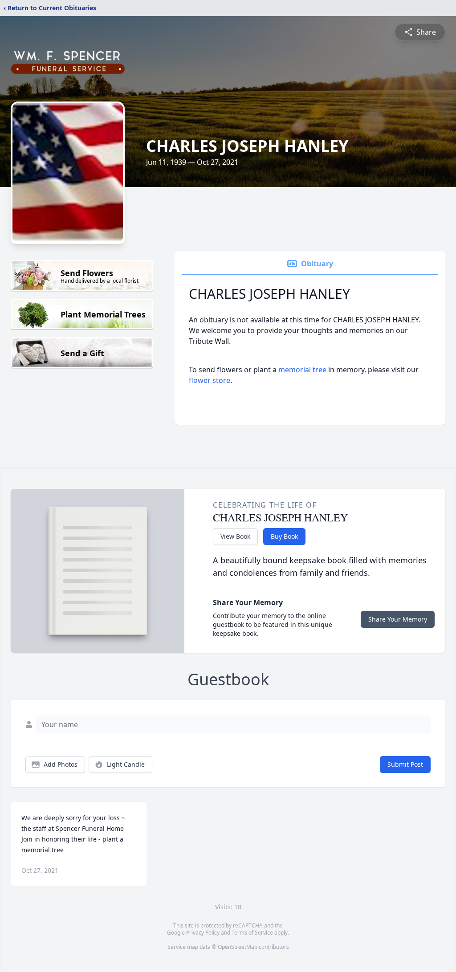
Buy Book (284, 536)
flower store (209, 380)
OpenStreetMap (237, 947)
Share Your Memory (397, 619)
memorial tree (302, 369)
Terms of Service (252, 932)
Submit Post (405, 764)
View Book (235, 536)
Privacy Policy (203, 932)
